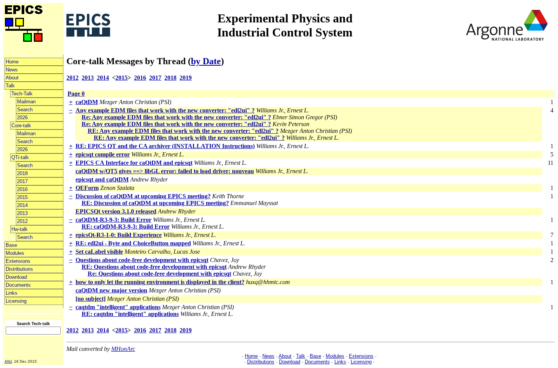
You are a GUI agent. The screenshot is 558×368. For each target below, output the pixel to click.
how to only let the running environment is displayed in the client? (160, 282)
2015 (22, 197)
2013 (22, 213)
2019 (186, 77)
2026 (22, 117)
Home (12, 62)
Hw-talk (19, 229)
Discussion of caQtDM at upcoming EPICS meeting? (143, 196)
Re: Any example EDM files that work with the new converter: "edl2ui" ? (176, 117)
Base (11, 245)
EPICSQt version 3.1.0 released (116, 211)
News (12, 70)
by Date (206, 61)
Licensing (16, 301)
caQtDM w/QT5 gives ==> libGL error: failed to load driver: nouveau (165, 171)
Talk (10, 85)
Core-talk (21, 125)
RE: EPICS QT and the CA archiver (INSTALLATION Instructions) (165, 146)
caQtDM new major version (111, 290)
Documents (18, 285)
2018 (22, 173)
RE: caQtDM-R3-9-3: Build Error (126, 226)
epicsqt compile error (103, 154)
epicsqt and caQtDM (102, 179)
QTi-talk (20, 157)
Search (25, 109)
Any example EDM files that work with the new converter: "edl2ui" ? (165, 110)
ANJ (8, 361)
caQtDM (87, 102)
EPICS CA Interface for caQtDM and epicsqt (134, 163)
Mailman (26, 101)
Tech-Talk (22, 93)
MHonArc (123, 349)
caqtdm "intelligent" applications (118, 307)
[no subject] (91, 298)
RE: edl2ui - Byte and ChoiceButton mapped (133, 243)
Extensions (18, 261)
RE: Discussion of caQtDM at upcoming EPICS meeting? (155, 203)
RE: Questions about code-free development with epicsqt (154, 267)
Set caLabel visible (99, 251)
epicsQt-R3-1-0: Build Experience (119, 235)
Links (11, 293)
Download (16, 277)
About (12, 78)
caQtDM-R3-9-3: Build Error (113, 219)
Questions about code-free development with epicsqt (142, 260)
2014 (22, 205)
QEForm (87, 188)
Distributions (19, 269)
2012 (22, 221)
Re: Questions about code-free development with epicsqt (159, 273)
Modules (15, 253)
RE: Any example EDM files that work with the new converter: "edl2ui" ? (183, 131)
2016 (22, 189)
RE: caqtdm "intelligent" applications (130, 314)
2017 (22, 181)
